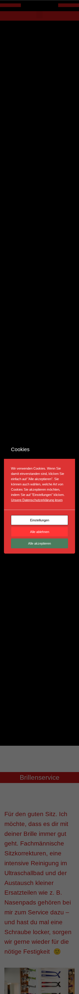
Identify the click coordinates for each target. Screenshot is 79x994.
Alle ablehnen (39, 532)
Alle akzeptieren (39, 543)
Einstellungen (39, 520)
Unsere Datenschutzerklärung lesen (37, 500)
